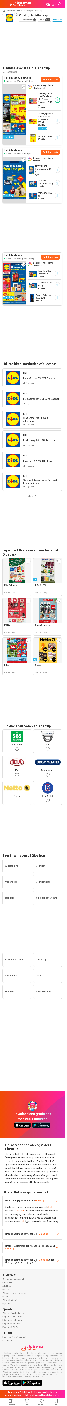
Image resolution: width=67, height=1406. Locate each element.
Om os (5, 1296)
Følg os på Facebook (12, 1316)
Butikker (11, 11)
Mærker (5, 1289)
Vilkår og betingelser (32, 1395)
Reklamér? (7, 1282)
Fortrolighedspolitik (50, 1395)
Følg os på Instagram (12, 1320)
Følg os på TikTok (10, 1327)
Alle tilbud (6, 1286)
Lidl (18, 11)
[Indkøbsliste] (53, 3)
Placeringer (28, 11)
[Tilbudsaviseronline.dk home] (20, 4)
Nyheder (6, 1303)
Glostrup (39, 1200)
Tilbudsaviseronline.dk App (14, 1293)
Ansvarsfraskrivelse (13, 1395)
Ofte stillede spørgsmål (13, 1279)
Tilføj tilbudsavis (10, 1300)
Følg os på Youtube (11, 1323)
